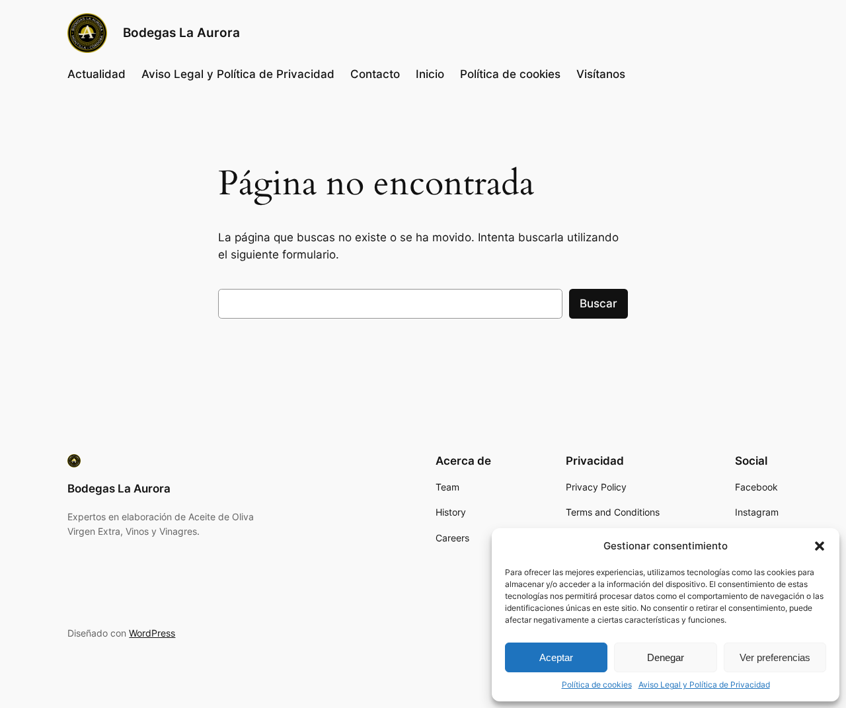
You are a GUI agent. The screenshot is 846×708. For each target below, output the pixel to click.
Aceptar (556, 657)
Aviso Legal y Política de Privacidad (704, 684)
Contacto (375, 74)
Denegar (665, 657)
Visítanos (600, 74)
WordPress (152, 633)
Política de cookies (597, 684)
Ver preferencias (775, 657)
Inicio (430, 74)
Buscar (598, 303)
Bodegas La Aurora (181, 32)
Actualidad (96, 74)
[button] (819, 546)
